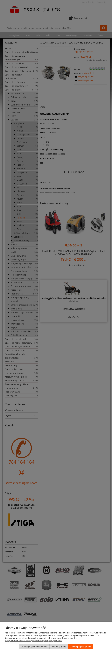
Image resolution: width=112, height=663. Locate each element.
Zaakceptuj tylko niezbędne (34, 646)
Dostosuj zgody (58, 646)
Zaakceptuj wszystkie (80, 646)
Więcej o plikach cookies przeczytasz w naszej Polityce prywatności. (33, 640)
